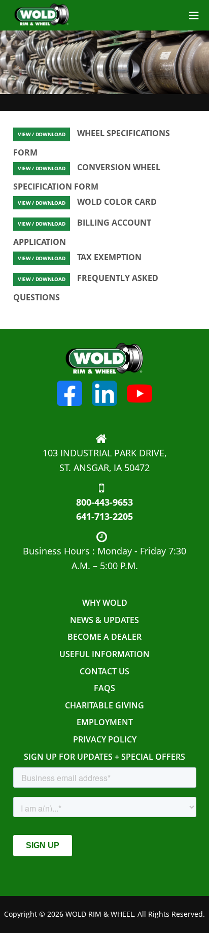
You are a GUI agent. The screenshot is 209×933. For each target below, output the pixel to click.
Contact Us (104, 671)
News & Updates (104, 620)
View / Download (41, 134)
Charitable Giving (104, 705)
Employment (105, 722)
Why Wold (104, 602)
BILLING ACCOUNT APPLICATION (82, 232)
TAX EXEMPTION (80, 257)
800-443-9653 (104, 502)
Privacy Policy (104, 739)
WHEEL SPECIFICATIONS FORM (91, 143)
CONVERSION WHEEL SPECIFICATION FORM (87, 177)
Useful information (104, 654)
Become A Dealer (104, 636)
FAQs (104, 688)
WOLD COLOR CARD (87, 201)
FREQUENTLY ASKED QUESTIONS (86, 287)
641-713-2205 (104, 516)
